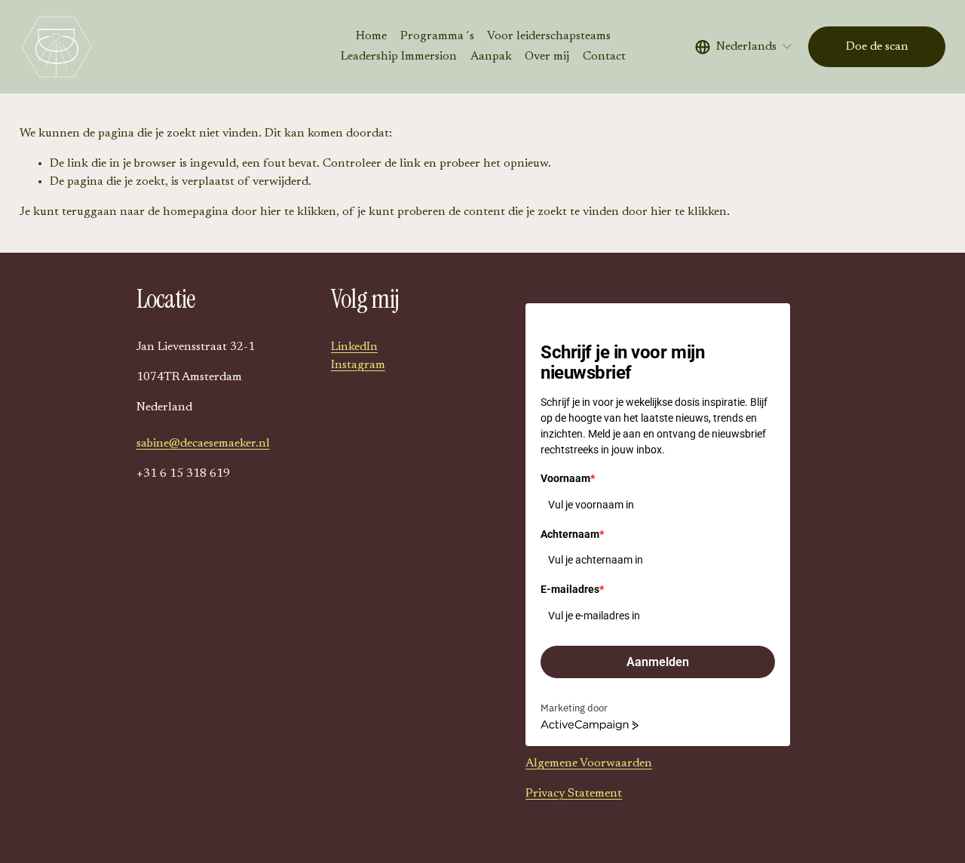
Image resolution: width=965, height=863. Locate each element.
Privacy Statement (573, 794)
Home (371, 36)
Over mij (547, 57)
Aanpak (491, 57)
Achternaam (572, 534)
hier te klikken (298, 212)
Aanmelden (657, 662)
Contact (604, 57)
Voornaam (568, 478)
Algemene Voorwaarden (588, 763)
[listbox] (744, 46)
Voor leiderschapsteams (549, 36)
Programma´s (437, 36)
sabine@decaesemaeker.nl (203, 444)
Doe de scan (877, 47)
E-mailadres (572, 589)
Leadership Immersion (399, 57)
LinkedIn (354, 347)
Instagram (358, 365)
